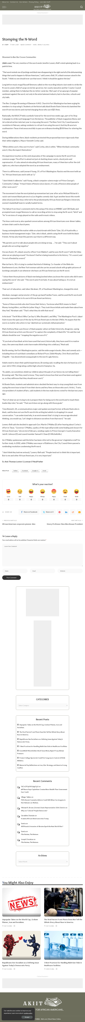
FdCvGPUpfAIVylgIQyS (29, 786)
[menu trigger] (5, 7)
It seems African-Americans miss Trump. (35, 819)
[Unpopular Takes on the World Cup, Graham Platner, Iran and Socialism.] (21, 902)
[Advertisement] (42, 20)
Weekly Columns (43, 44)
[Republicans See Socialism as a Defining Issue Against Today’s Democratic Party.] (21, 945)
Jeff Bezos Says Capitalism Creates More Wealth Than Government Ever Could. (44, 790)
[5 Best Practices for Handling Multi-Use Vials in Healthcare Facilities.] (63, 945)
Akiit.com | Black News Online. (51, 1019)
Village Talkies (26, 797)
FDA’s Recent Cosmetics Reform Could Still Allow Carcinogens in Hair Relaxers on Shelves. (43, 801)
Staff (7, 44)
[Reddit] (73, 512)
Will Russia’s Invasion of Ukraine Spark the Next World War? (42, 826)
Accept (27, 1017)
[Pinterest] (59, 512)
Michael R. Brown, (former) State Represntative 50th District (43, 808)
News (35, 44)
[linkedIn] (66, 512)
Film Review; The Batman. (30, 834)
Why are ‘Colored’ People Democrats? (34, 811)
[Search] (81, 7)
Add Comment (26, 44)
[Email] (79, 512)
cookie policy (28, 1013)
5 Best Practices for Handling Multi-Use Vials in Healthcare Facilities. (43, 746)
